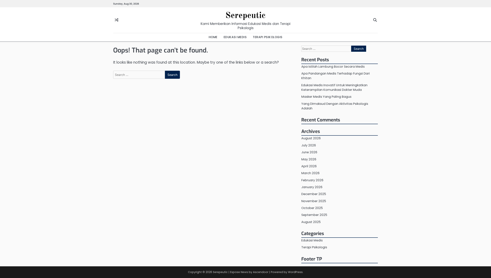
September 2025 (314, 215)
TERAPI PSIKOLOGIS (268, 37)
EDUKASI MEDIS (235, 37)
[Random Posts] (116, 20)
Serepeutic (245, 15)
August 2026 (311, 138)
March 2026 (310, 173)
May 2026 (308, 159)
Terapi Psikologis (314, 247)
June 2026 (309, 152)
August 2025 (311, 222)
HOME (213, 37)
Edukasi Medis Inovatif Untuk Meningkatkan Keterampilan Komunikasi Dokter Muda (334, 87)
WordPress (295, 272)
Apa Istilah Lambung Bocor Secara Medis (333, 66)
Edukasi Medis (312, 240)
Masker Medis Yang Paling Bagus (326, 96)
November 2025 (313, 201)
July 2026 (308, 145)
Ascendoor (260, 272)
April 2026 (309, 166)
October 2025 (312, 208)
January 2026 (311, 187)
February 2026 (312, 180)
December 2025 (313, 194)
